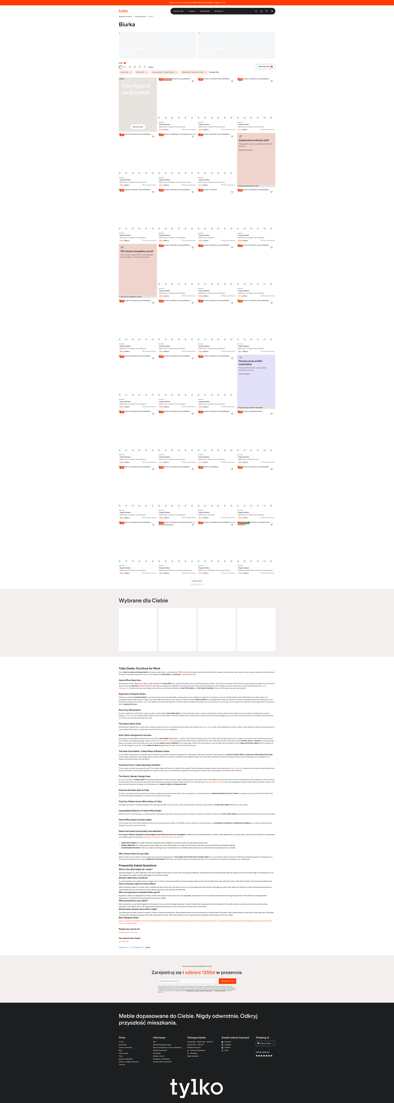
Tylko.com (123, 947)
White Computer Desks (127, 921)
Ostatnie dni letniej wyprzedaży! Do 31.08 (197, 2)
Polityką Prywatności (220, 990)
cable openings (236, 768)
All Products (136, 947)
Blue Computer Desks (185, 921)
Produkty (191, 11)
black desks (207, 727)
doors (150, 686)
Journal (121, 941)
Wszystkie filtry (265, 66)
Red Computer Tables (239, 921)
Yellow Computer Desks (221, 921)
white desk (130, 716)
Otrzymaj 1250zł (227, 981)
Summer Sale (178, 11)
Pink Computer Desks (203, 921)
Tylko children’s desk (165, 741)
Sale (127, 941)
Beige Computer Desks (257, 921)
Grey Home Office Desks (167, 921)
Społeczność (205, 11)
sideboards (208, 782)
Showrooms (218, 11)
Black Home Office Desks (146, 921)
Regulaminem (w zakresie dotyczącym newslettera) (199, 990)
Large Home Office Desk (128, 932)
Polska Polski (265, 1043)
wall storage (219, 782)
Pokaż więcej (197, 581)
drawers (142, 686)
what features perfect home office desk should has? (163, 837)
